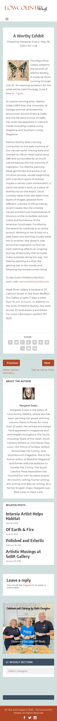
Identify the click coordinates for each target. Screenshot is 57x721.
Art (29, 45)
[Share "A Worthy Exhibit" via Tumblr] (29, 342)
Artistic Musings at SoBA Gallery (23, 554)
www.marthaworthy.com (34, 281)
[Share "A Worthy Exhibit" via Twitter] (16, 342)
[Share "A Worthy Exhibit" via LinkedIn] (41, 342)
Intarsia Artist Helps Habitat (24, 516)
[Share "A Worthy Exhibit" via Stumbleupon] (22, 348)
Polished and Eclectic (25, 540)
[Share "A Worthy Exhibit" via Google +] (22, 342)
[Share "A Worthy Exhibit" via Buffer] (47, 342)
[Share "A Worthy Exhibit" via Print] (35, 348)
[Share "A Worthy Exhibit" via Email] (29, 348)
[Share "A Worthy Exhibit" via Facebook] (10, 342)
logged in (28, 585)
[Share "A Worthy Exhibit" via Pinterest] (35, 342)
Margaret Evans (29, 41)
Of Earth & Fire (20, 529)
